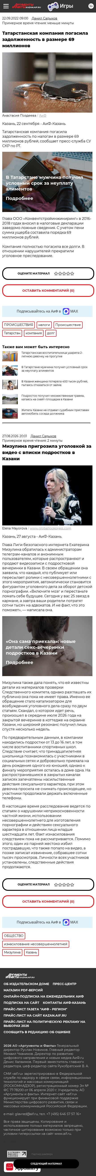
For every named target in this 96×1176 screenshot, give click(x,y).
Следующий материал (46, 1163)
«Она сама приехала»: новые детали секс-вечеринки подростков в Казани (41, 647)
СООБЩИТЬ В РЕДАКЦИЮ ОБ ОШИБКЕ (37, 1032)
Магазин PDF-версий (23, 990)
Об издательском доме (26, 984)
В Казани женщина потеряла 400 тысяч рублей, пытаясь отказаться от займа (54, 383)
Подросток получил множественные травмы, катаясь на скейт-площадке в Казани (53, 397)
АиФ (42, 116)
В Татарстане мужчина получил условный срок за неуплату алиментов (44, 183)
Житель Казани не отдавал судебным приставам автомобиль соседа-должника (55, 411)
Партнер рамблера (42, 1154)
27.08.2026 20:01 (14, 436)
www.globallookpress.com (50, 528)
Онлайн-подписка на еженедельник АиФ (44, 996)
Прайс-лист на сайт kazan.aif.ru (35, 1015)
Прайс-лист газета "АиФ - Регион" (35, 1009)
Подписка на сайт (21, 1003)
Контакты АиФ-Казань (64, 1003)
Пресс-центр (64, 984)
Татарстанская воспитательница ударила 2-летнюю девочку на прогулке (52, 354)
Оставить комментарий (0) (48, 291)
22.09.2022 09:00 (15, 18)
